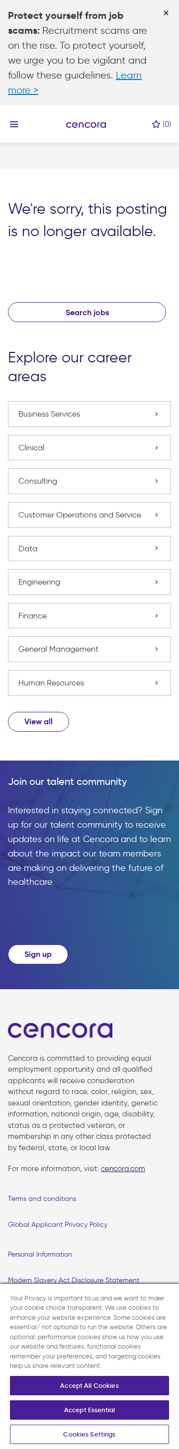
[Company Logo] (86, 124)
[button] (38, 722)
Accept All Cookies (89, 1385)
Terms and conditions (42, 1198)
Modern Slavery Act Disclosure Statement (73, 1280)
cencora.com (123, 1168)
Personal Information (40, 1254)
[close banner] (166, 13)
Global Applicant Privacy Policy (57, 1224)
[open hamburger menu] (14, 124)
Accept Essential (89, 1410)
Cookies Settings (89, 1434)
